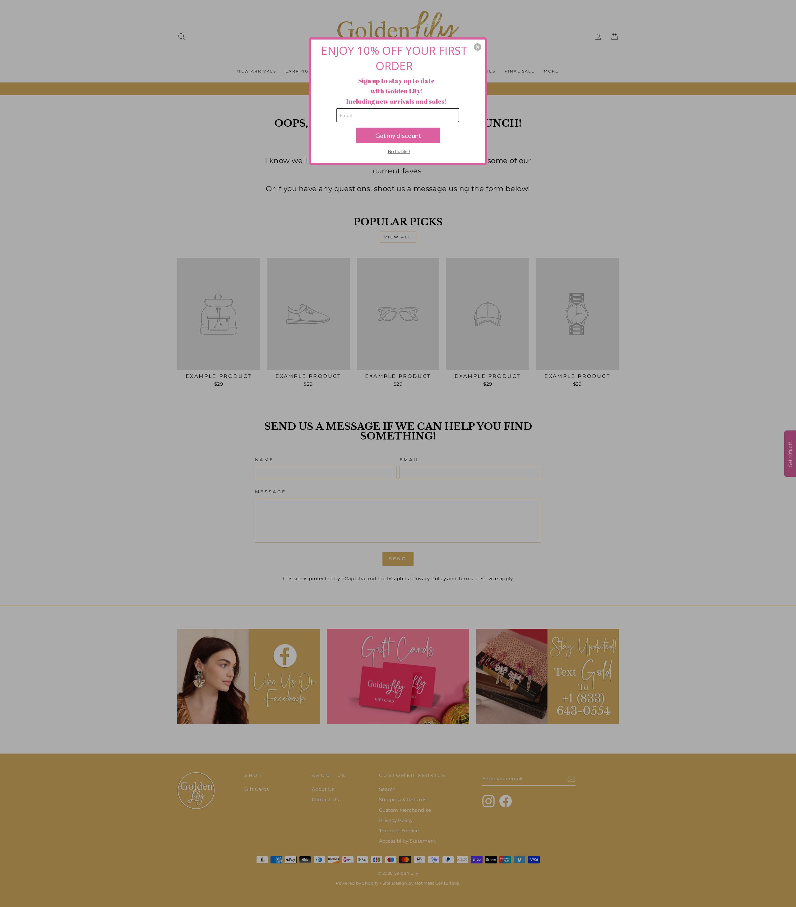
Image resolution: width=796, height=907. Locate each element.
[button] (477, 47)
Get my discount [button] (398, 135)
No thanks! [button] (399, 151)
